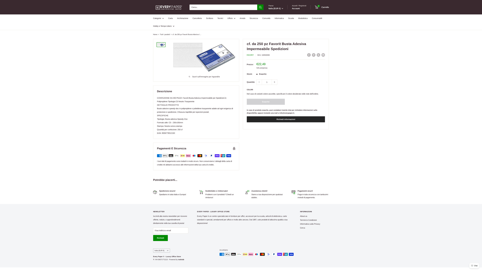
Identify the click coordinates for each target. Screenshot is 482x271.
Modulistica (303, 18)
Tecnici (220, 18)
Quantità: (251, 82)
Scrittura (209, 18)
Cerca (302, 228)
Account (296, 8)
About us (303, 216)
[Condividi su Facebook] (309, 55)
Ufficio (230, 18)
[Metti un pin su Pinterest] (313, 55)
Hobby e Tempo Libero (162, 26)
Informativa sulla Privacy (310, 224)
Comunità (266, 18)
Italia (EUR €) (159, 250)
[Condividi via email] (323, 55)
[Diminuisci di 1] (259, 82)
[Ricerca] (260, 7)
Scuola (291, 18)
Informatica (279, 18)
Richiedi (160, 238)
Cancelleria (197, 18)
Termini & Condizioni (308, 220)
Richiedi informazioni (286, 119)
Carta (170, 18)
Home (155, 34)
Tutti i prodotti (165, 34)
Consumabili (317, 18)
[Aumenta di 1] (274, 82)
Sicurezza (254, 18)
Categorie (157, 18)
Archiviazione (182, 18)
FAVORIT (250, 55)
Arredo (242, 18)
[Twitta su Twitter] (318, 55)
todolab (181, 259)
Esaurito (265, 102)
